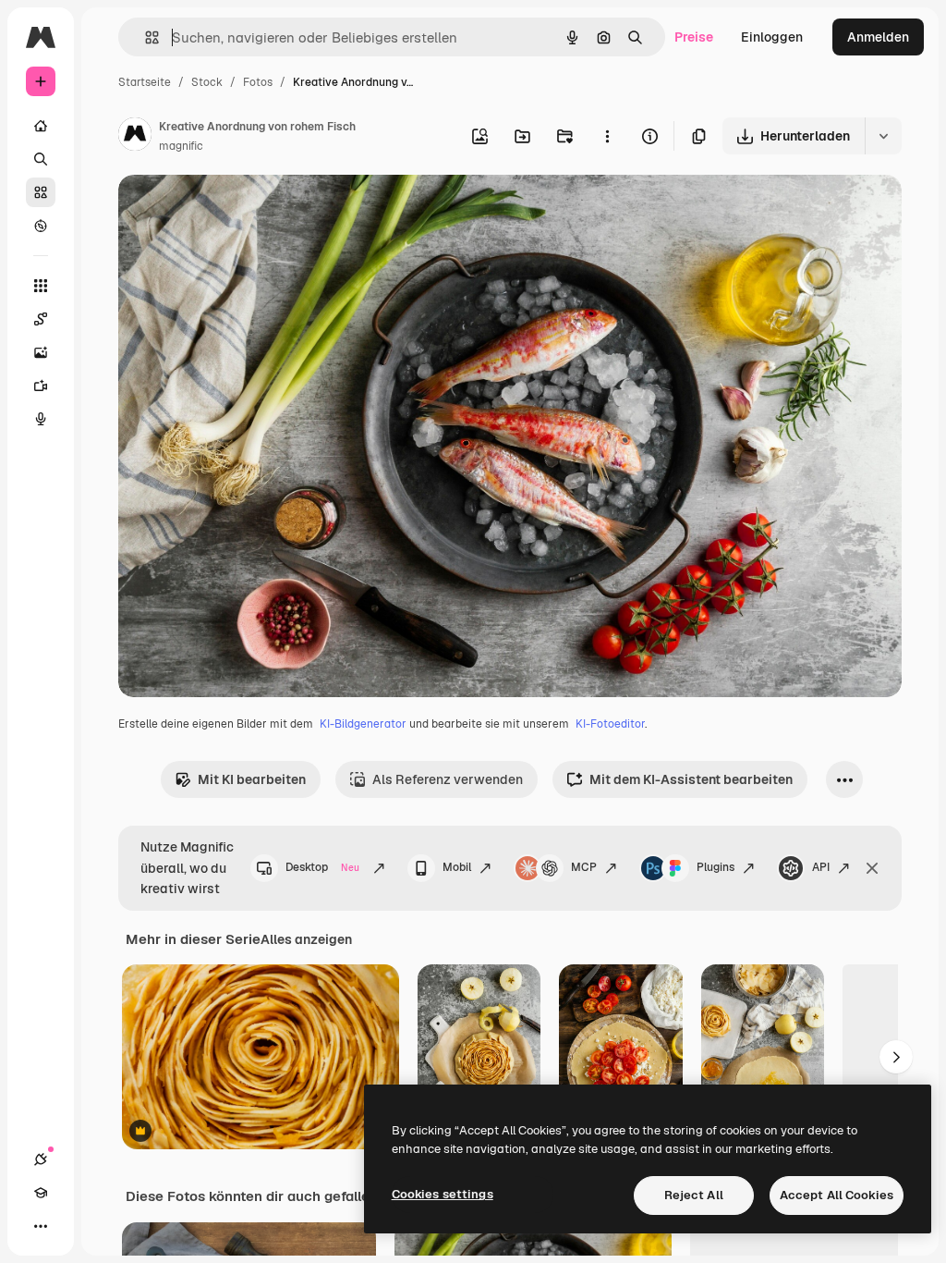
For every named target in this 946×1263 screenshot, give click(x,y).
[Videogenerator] (40, 385)
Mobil (457, 867)
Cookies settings (442, 1194)
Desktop (322, 867)
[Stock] (40, 192)
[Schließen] (872, 868)
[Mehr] (40, 1226)
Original (236, 210)
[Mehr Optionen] (606, 135)
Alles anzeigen (306, 939)
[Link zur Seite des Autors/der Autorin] (135, 136)
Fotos (258, 82)
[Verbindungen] (40, 1159)
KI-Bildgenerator (363, 724)
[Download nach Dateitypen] (883, 135)
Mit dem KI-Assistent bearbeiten (691, 779)
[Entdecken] (40, 225)
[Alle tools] (40, 285)
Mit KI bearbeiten (252, 779)
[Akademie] (40, 1193)
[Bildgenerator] (40, 352)
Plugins (715, 867)
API (821, 867)
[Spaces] (40, 319)
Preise (693, 37)
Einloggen (772, 37)
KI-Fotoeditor (610, 724)
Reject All (693, 1195)
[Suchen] (40, 159)
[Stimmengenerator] (40, 419)
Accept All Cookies (836, 1195)
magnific (181, 146)
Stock (207, 82)
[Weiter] (896, 1056)
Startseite (144, 82)
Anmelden (878, 37)
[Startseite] (40, 126)
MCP (584, 867)
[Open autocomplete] (144, 37)
